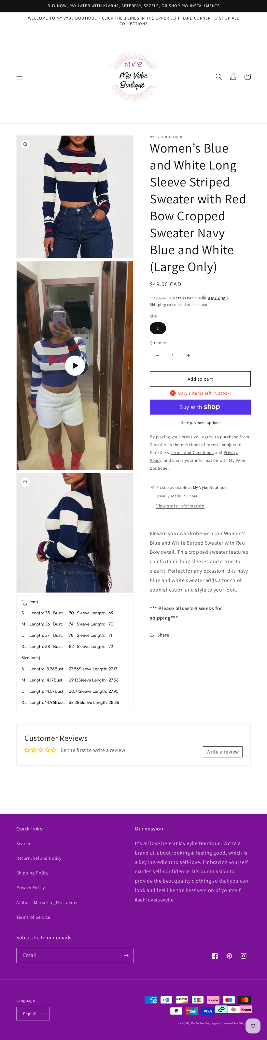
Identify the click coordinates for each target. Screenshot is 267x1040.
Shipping (158, 304)
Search (23, 843)
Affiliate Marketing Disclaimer (47, 902)
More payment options (200, 422)
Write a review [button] (222, 751)
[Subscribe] (126, 955)
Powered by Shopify (235, 1023)
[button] (19, 76)
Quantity (158, 342)
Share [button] (163, 635)
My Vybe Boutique (204, 1023)
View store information (180, 506)
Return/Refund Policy (39, 858)
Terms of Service (33, 917)
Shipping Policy (32, 873)
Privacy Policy (30, 887)
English (30, 1014)
